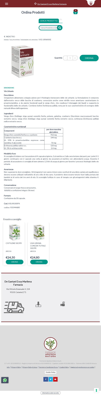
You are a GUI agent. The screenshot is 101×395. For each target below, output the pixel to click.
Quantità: (58, 58)
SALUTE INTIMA (15, 39)
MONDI (6, 39)
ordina (89, 58)
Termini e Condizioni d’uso (48, 367)
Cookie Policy (64, 367)
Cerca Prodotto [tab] (48, 21)
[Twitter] (51, 379)
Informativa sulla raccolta (50, 393)
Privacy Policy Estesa (30, 367)
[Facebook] (45, 379)
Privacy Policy (16, 367)
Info (8, 367)
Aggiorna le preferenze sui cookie (82, 367)
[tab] (60, 19)
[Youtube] (55, 379)
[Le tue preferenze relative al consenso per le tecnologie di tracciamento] (96, 390)
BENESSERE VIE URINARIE (29, 39)
